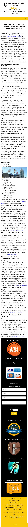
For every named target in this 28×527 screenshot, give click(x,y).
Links (14, 514)
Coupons (21, 509)
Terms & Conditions (7, 512)
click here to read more (16, 230)
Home (6, 507)
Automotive (7, 509)
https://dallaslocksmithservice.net (14, 504)
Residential (12, 507)
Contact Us (14, 511)
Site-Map (22, 512)
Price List (16, 512)
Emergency (14, 509)
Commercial (19, 507)
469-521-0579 (14, 9)
